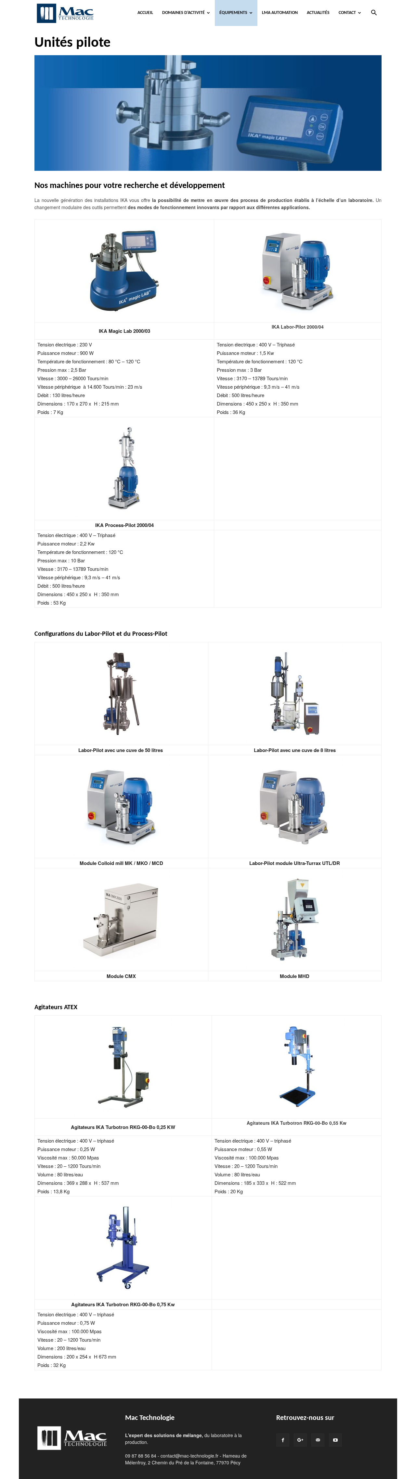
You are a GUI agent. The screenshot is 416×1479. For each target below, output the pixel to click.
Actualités (318, 12)
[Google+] (300, 1440)
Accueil (145, 12)
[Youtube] (335, 1440)
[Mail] (317, 1440)
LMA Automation (280, 12)
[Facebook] (282, 1440)
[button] (374, 13)
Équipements (233, 12)
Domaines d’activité (183, 12)
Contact (347, 12)
